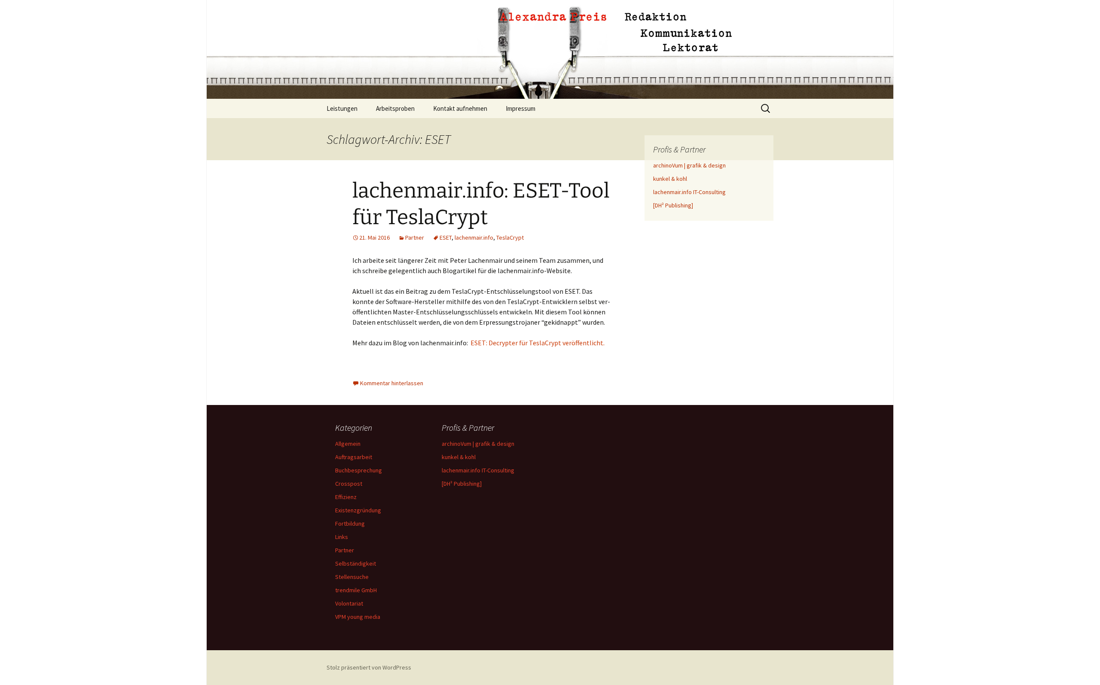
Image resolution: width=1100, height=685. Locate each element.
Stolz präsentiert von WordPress (369, 667)
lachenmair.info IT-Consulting (689, 192)
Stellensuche (352, 577)
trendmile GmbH (356, 590)
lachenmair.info (474, 237)
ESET (446, 237)
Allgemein (348, 444)
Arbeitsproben (395, 108)
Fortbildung (350, 523)
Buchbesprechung (358, 470)
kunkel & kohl (670, 179)
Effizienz (346, 497)
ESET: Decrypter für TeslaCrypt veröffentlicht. (538, 342)
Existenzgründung (358, 510)
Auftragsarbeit (353, 457)
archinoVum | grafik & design (689, 165)
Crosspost (348, 483)
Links (341, 537)
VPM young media (357, 617)
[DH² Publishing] (673, 205)
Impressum (520, 108)
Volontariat (349, 603)
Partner (414, 237)
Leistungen (342, 108)
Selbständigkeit (355, 563)
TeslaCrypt (510, 237)
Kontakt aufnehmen (460, 108)
